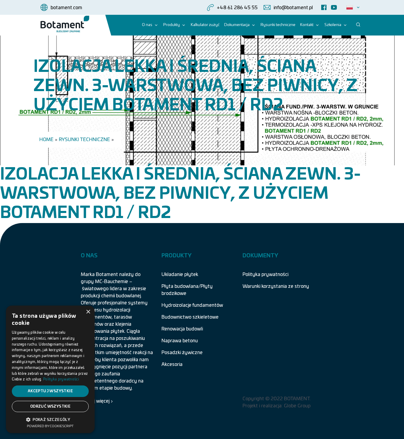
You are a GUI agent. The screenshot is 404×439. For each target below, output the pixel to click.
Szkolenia (332, 25)
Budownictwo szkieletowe (190, 317)
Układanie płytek (179, 274)
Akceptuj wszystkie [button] (50, 391)
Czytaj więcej (95, 401)
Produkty (171, 25)
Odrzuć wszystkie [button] (50, 406)
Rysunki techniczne (278, 25)
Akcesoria (171, 364)
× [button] (88, 312)
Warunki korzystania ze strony (276, 286)
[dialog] (50, 369)
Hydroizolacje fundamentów (192, 305)
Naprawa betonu (179, 340)
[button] (50, 419)
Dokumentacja (237, 25)
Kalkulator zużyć (205, 25)
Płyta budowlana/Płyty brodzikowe (187, 290)
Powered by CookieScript (50, 426)
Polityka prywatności (265, 274)
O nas (147, 25)
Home (46, 139)
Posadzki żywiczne (182, 352)
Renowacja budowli (182, 329)
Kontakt (306, 25)
